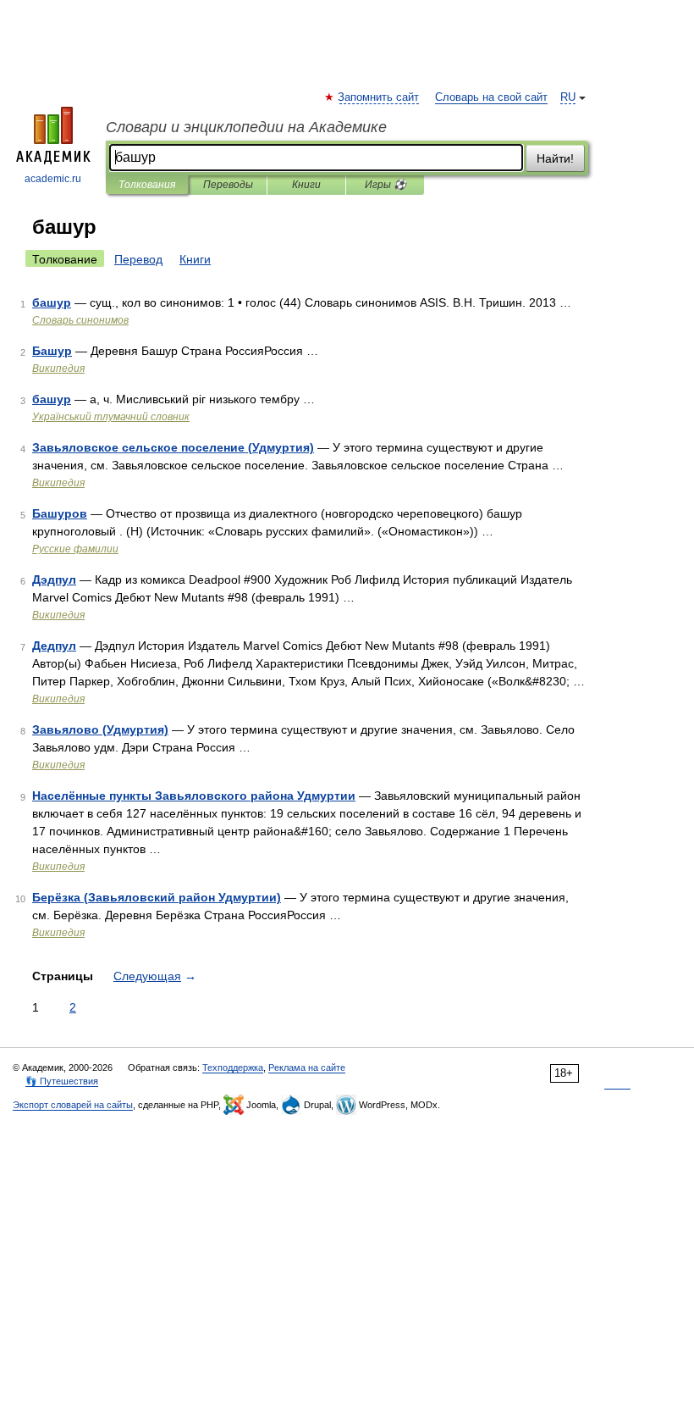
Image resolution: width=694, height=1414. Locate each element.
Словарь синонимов (80, 320)
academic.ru (53, 179)
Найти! (555, 158)
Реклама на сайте (306, 1067)
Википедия (58, 368)
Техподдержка (232, 1067)
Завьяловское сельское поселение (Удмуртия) (173, 447)
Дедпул (54, 645)
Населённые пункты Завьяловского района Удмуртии (193, 795)
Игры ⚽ (385, 185)
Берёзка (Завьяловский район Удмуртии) (156, 897)
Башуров (59, 513)
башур (51, 302)
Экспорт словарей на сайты (73, 1105)
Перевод (138, 259)
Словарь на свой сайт (491, 97)
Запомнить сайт (379, 97)
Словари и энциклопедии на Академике (246, 127)
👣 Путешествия (61, 1081)
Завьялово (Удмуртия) (100, 729)
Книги (306, 185)
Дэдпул (54, 579)
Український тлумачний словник (111, 417)
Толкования (146, 185)
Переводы (228, 185)
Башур (52, 351)
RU (568, 97)
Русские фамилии (75, 549)
